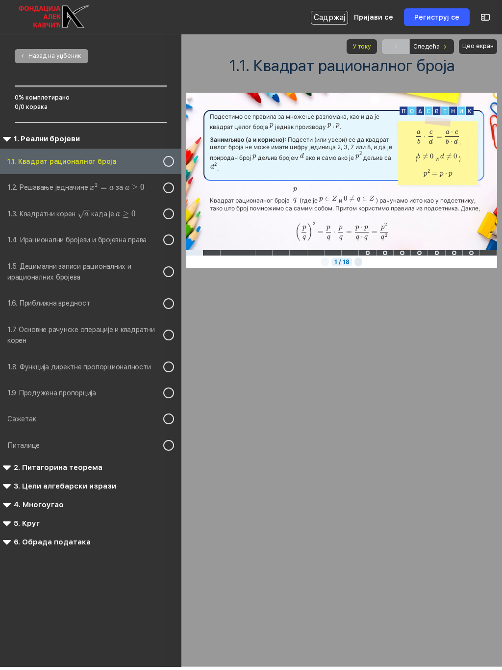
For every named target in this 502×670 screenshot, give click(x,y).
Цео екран (478, 46)
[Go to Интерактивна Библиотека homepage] (54, 16)
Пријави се (373, 17)
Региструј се (436, 17)
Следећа (426, 46)
